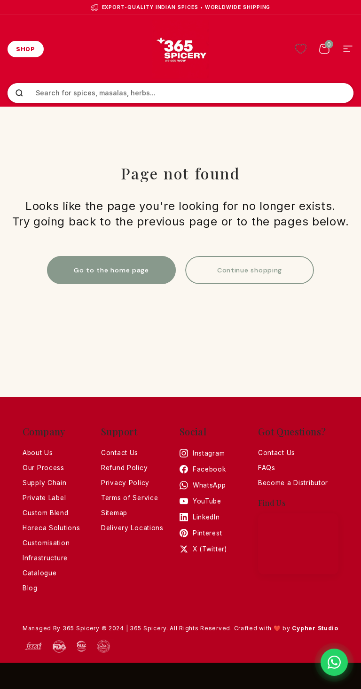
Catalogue (39, 573)
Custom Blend (46, 513)
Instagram (209, 453)
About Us (38, 453)
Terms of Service (129, 498)
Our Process (43, 468)
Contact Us (119, 453)
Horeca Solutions (51, 528)
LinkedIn (206, 517)
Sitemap (114, 513)
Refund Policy (124, 468)
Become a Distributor (293, 483)
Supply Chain (45, 483)
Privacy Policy (125, 483)
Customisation (46, 543)
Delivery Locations (132, 528)
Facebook (209, 469)
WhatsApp (209, 485)
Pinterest (207, 533)
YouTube (207, 501)
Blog (30, 588)
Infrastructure (45, 558)
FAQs (266, 468)
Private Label (44, 498)
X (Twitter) (210, 549)
